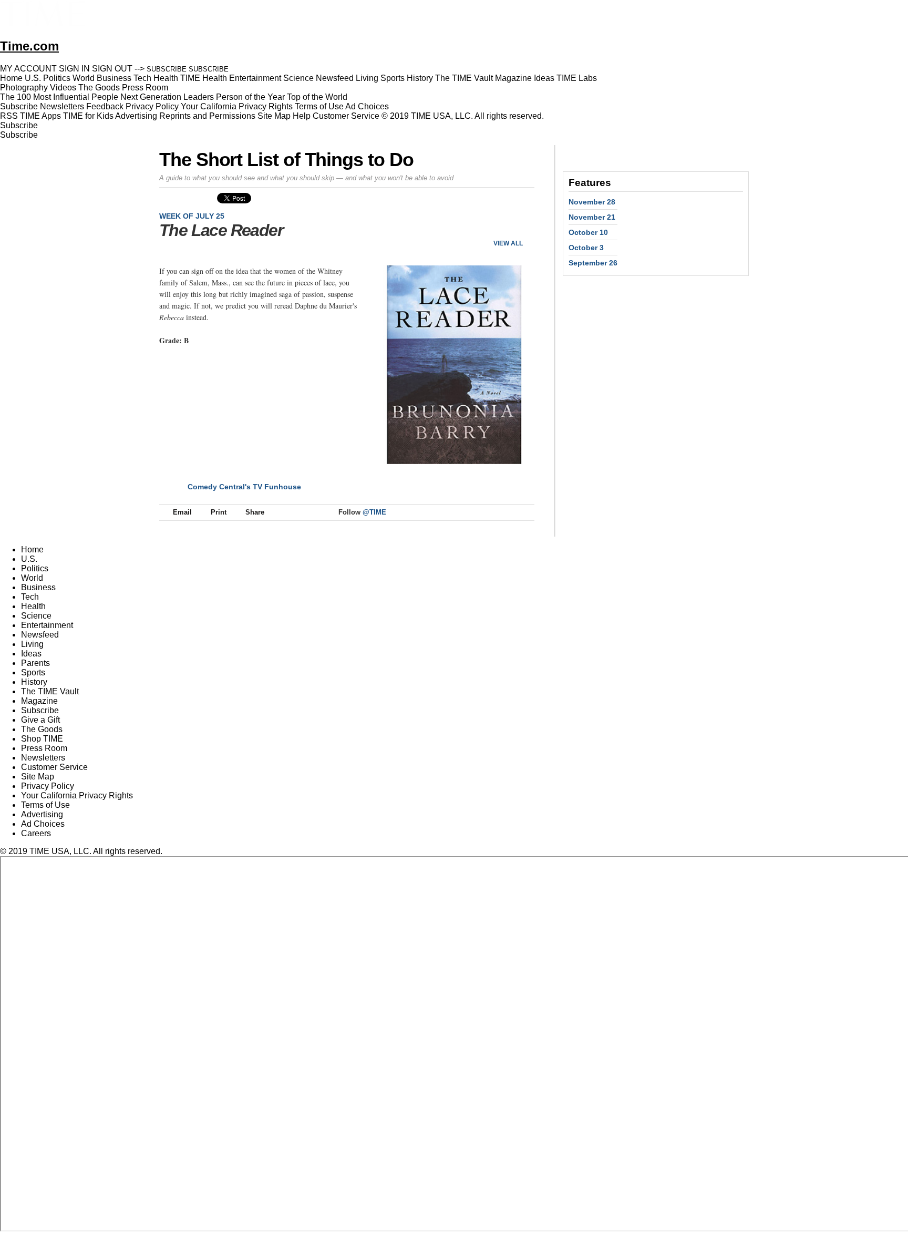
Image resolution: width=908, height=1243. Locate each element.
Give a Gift (40, 719)
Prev (491, 226)
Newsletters (62, 106)
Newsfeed (40, 634)
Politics (34, 568)
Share (254, 512)
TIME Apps (40, 115)
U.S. (29, 558)
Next (522, 226)
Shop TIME (42, 738)
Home (32, 549)
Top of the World (317, 97)
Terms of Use (319, 106)
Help (302, 115)
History (34, 681)
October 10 (588, 232)
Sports (33, 672)
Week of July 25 (191, 216)
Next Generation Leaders (167, 97)
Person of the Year (250, 97)
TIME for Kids (88, 115)
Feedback (104, 106)
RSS (9, 115)
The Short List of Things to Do (286, 159)
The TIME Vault (50, 691)
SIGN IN (74, 68)
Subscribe (19, 106)
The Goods (42, 729)
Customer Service (346, 115)
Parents (35, 663)
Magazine (39, 700)
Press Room (44, 748)
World (32, 577)
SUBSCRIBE (167, 69)
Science (36, 615)
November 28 (592, 202)
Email (182, 512)
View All (508, 243)
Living (32, 644)
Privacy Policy (152, 106)
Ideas (31, 653)
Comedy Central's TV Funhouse (244, 486)
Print (218, 512)
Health (33, 606)
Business (38, 587)
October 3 (586, 247)
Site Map (274, 115)
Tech (30, 596)
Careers (36, 833)
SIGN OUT (112, 68)
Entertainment (47, 625)
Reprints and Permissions (207, 115)
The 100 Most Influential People (59, 97)
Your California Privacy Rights (237, 106)
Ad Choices (368, 106)
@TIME (374, 512)
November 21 (592, 217)
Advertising (136, 115)
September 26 (593, 263)
